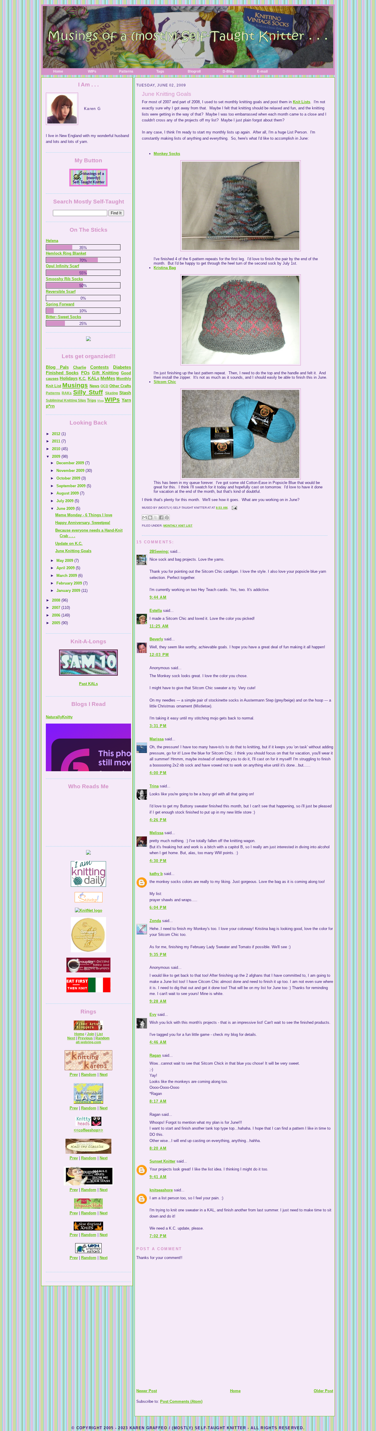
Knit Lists (301, 102)
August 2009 (68, 493)
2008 (56, 600)
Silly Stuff (88, 392)
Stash (125, 392)
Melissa (156, 833)
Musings (75, 385)
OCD (104, 386)
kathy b (156, 873)
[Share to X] (156, 517)
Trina (154, 786)
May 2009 (65, 560)
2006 (56, 615)
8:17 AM (158, 1101)
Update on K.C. (69, 543)
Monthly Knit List (177, 525)
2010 (56, 449)
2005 (56, 623)
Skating (111, 393)
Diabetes (122, 367)
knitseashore (161, 1190)
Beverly (156, 639)
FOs (85, 372)
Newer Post (146, 1391)
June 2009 (66, 508)
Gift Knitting (105, 372)
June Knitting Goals (166, 94)
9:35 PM (158, 954)
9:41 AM (158, 1177)
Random (102, 1038)
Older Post (323, 1391)
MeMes (107, 378)
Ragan (155, 1055)
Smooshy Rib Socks (64, 279)
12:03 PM (159, 654)
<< (76, 1130)
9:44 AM (158, 597)
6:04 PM (158, 907)
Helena (52, 240)
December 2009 (70, 463)
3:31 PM (158, 726)
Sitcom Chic (165, 382)
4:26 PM (158, 820)
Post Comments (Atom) (181, 1401)
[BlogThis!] (150, 517)
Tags (160, 71)
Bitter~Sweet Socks (63, 317)
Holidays (69, 378)
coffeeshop (88, 1130)
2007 (56, 607)
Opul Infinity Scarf (62, 266)
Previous (85, 1038)
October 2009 (68, 478)
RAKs (67, 393)
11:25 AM (159, 626)
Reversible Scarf (60, 291)
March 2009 (67, 575)
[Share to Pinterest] (167, 517)
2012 (56, 434)
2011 (56, 441)
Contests (99, 367)
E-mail (262, 71)
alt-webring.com (88, 1042)
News (94, 386)
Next (71, 1038)
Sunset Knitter (162, 1161)
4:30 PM (158, 861)
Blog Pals (57, 367)
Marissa (157, 739)
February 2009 (69, 583)
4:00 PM (158, 773)
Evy (153, 1014)
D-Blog (228, 71)
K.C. (82, 378)
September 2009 (71, 486)
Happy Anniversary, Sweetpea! (82, 522)
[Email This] (144, 517)
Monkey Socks (167, 153)
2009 (56, 456)
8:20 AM (158, 1148)
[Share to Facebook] (161, 517)
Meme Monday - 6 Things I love (83, 515)
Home (58, 71)
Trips (91, 400)
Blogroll (194, 71)
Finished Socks (62, 372)
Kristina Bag (165, 268)
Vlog (100, 400)
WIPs (92, 71)
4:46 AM (158, 1042)
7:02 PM (158, 1236)
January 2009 (68, 590)
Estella (156, 610)
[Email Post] (233, 507)
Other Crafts (120, 386)
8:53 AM (221, 507)
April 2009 (66, 568)
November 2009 (70, 470)
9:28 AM (158, 1001)
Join (90, 1034)
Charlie (79, 367)
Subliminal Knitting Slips (66, 400)
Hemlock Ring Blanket (66, 253)
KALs (93, 378)
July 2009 (65, 501)
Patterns (126, 71)
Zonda (155, 921)
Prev (74, 1074)
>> (100, 1130)
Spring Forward (60, 304)
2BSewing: (159, 551)
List (100, 1034)
